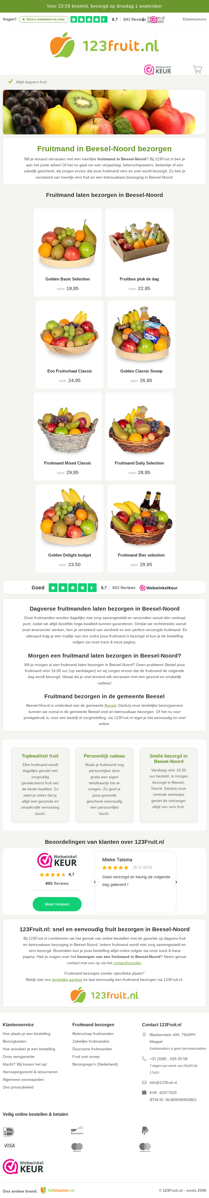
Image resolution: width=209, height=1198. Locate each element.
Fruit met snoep (86, 1056)
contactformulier (127, 963)
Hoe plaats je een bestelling (26, 1033)
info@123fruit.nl (163, 1082)
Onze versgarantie (19, 1056)
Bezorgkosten (14, 1041)
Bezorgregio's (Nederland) (95, 1064)
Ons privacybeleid (18, 1087)
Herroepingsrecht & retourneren (30, 1072)
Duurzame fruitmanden (92, 1049)
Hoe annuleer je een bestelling (29, 1049)
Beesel (110, 705)
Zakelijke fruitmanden (90, 1041)
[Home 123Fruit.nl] (104, 56)
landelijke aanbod (67, 979)
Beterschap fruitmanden (93, 1033)
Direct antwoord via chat (45, 19)
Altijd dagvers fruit (31, 82)
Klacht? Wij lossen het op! (25, 1064)
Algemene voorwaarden (23, 1079)
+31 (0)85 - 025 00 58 (169, 1059)
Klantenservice (194, 19)
